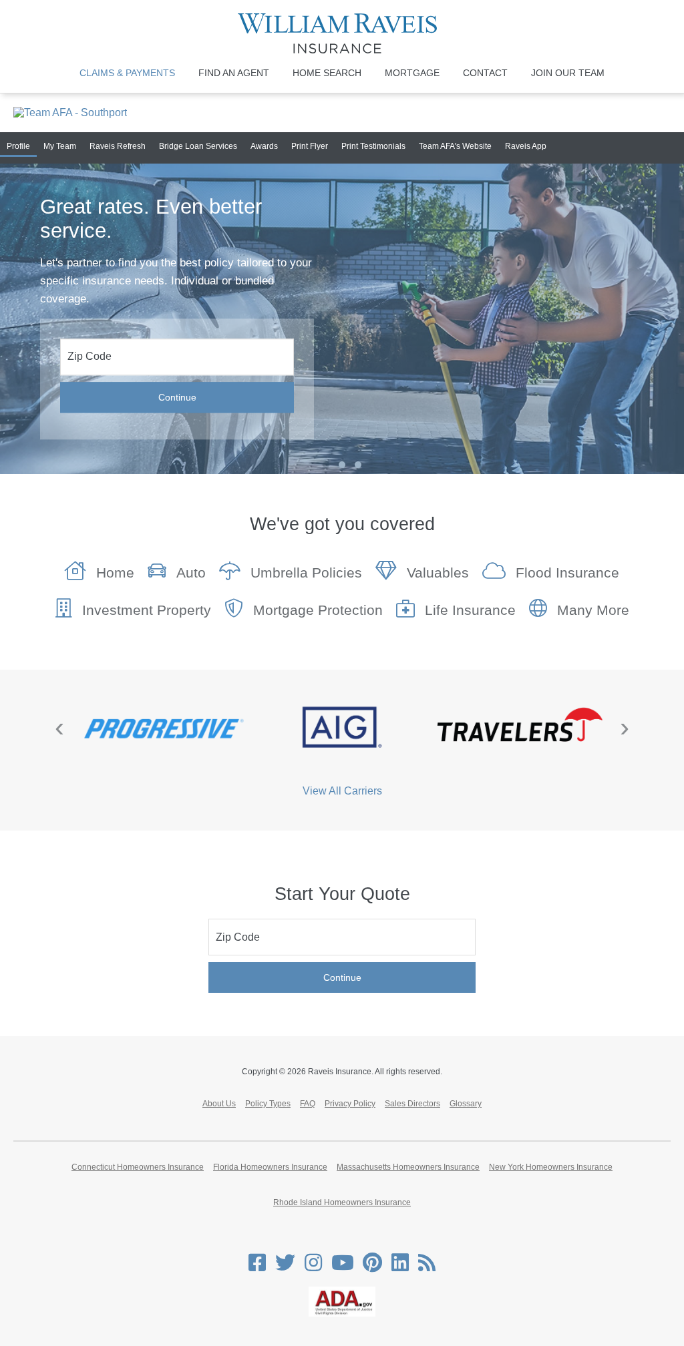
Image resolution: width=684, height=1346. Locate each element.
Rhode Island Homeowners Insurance (342, 1202)
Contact (485, 72)
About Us (219, 1103)
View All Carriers (342, 791)
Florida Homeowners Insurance (270, 1167)
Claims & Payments (127, 72)
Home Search (327, 72)
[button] (342, 464)
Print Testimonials (373, 146)
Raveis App (525, 146)
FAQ (307, 1103)
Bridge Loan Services (198, 146)
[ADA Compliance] (342, 1314)
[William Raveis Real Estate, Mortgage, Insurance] (342, 33)
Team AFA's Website (455, 146)
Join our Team (568, 72)
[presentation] (59, 727)
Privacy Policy (350, 1103)
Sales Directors (412, 1103)
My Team (59, 146)
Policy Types (268, 1103)
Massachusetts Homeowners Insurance (408, 1167)
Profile (18, 146)
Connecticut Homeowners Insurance (137, 1167)
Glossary (466, 1103)
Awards (264, 146)
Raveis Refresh (118, 146)
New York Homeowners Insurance (551, 1167)
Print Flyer (309, 146)
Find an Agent (233, 72)
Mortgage (412, 72)
